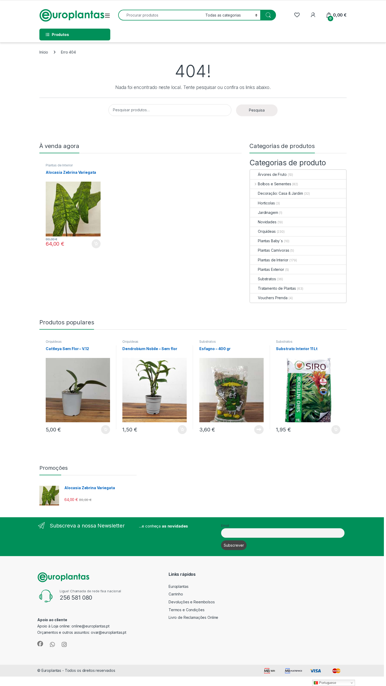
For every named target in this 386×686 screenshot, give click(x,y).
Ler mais (259, 429)
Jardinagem (268, 212)
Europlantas (178, 586)
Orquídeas (267, 231)
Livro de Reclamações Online (193, 617)
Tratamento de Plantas (277, 288)
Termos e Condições (186, 610)
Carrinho (176, 594)
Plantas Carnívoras (273, 250)
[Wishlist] (297, 15)
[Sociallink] (40, 644)
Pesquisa (257, 110)
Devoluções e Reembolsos (192, 602)
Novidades (267, 222)
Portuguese (327, 683)
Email (225, 525)
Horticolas (266, 203)
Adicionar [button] (93, 243)
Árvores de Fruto (272, 174)
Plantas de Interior (59, 165)
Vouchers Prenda (273, 297)
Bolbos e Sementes (274, 184)
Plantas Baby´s (270, 241)
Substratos (267, 279)
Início (43, 52)
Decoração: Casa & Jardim (280, 193)
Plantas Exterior (271, 269)
